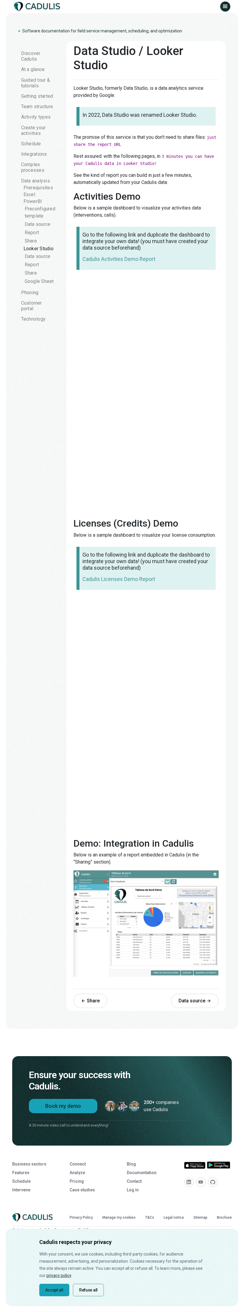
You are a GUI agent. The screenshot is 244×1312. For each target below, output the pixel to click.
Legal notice (174, 1217)
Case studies (82, 1189)
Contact (134, 1181)
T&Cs (149, 1217)
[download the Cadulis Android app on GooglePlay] (218, 1165)
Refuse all (88, 1290)
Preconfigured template (40, 212)
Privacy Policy (81, 1217)
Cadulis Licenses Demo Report (118, 579)
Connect (78, 1164)
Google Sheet (39, 281)
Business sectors (29, 1164)
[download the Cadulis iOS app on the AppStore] (195, 1164)
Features (20, 1172)
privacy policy (58, 1275)
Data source (38, 224)
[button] (225, 6)
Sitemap (200, 1217)
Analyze (77, 1172)
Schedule (21, 1181)
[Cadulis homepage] (38, 7)
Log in (133, 1189)
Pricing (77, 1181)
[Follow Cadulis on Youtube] (201, 1182)
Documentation (142, 1172)
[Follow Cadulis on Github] (213, 1182)
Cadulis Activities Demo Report (118, 259)
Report (32, 232)
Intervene (21, 1189)
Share (31, 241)
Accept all (54, 1290)
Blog (131, 1164)
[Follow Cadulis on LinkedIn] (189, 1182)
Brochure (224, 1217)
